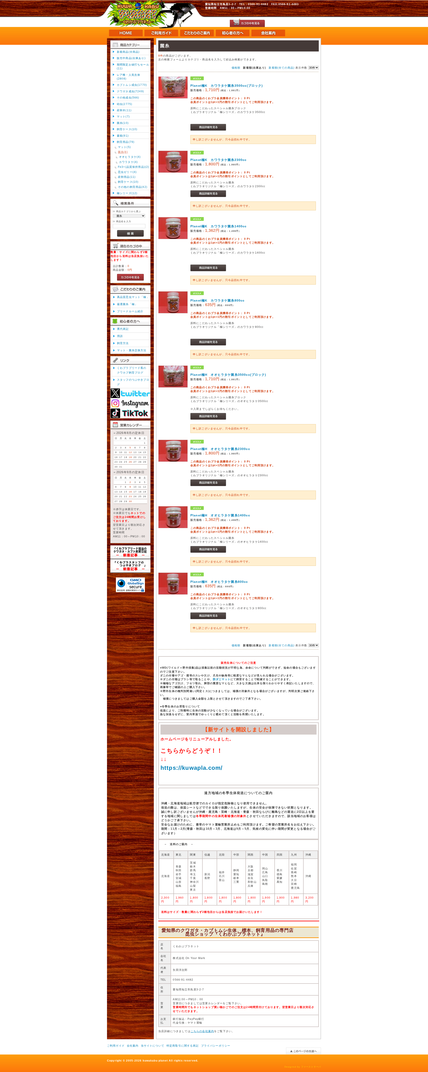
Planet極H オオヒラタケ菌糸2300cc (220, 449)
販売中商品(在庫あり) (131, 58)
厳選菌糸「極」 (127, 304)
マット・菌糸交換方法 (131, 350)
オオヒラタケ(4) (130, 156)
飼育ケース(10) (127, 129)
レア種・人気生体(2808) (128, 76)
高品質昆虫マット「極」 (133, 297)
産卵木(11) (124, 110)
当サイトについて (152, 1045)
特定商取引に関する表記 (183, 1045)
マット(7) (123, 116)
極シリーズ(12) (127, 193)
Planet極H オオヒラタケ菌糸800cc (219, 581)
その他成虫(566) (128, 97)
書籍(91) (123, 135)
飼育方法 (123, 343)
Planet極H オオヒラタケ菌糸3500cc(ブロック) (228, 374)
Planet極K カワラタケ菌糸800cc (217, 300)
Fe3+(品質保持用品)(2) (133, 166)
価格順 (236, 67)
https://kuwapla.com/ (191, 768)
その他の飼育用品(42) (132, 186)
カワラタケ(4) (128, 161)
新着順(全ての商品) (281, 67)
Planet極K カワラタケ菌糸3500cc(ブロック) (226, 85)
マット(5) (124, 147)
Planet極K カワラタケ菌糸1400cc (218, 226)
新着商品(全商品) (128, 51)
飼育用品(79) (125, 141)
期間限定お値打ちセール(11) (133, 66)
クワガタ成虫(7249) (130, 91)
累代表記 (123, 328)
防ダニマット (221, 679)
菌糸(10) (123, 122)
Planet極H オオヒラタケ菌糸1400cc (220, 515)
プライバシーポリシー (215, 1045)
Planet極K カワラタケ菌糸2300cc (218, 160)
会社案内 (133, 1045)
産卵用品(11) (127, 176)
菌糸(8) (123, 151)
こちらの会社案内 (202, 1031)
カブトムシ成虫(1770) (132, 84)
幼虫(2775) (124, 104)
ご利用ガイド (116, 1045)
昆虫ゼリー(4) (127, 171)
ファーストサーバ (311, 1067)
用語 (120, 336)
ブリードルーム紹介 (130, 311)
